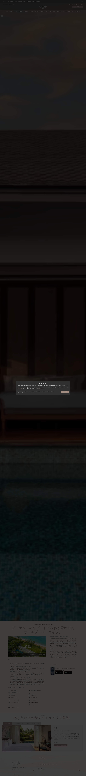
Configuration (20, 388)
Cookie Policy (40, 388)
